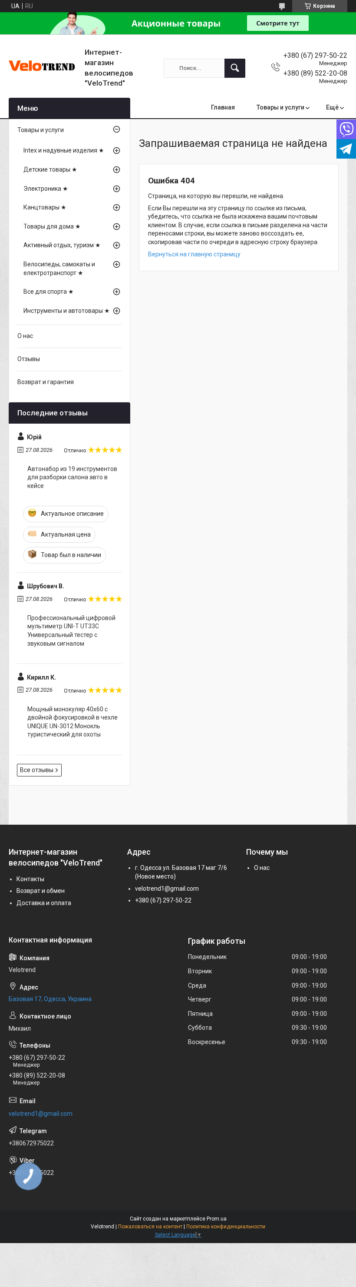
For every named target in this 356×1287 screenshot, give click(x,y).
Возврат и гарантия (45, 381)
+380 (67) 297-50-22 (163, 900)
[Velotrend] (43, 68)
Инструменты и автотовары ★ (66, 310)
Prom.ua (217, 1219)
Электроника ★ (45, 188)
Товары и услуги (280, 107)
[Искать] (234, 68)
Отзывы (28, 358)
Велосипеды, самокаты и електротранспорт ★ (59, 268)
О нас (25, 335)
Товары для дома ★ (52, 226)
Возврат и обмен (40, 890)
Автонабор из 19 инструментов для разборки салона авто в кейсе (72, 477)
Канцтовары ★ (44, 207)
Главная (223, 107)
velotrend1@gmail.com (167, 888)
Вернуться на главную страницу (194, 254)
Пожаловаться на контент (150, 1227)
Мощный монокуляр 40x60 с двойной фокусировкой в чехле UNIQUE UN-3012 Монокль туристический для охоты (72, 722)
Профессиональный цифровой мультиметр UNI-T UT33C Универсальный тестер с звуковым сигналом (71, 630)
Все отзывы (36, 769)
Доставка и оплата (43, 902)
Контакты (30, 879)
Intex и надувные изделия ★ (63, 150)
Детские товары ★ (50, 169)
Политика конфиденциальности (225, 1227)
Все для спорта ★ (48, 291)
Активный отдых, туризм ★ (62, 245)
